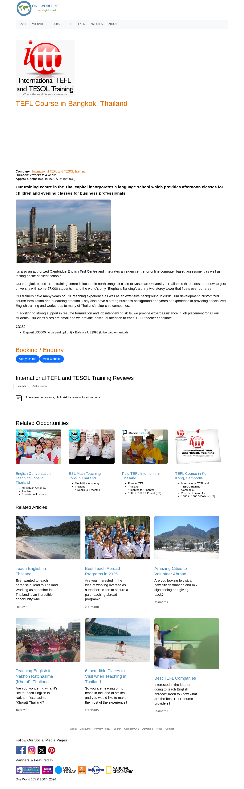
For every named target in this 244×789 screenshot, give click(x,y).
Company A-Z (131, 728)
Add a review (39, 386)
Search (117, 728)
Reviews (21, 386)
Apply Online (27, 358)
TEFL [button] (68, 24)
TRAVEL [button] (22, 24)
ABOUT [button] (113, 24)
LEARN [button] (81, 24)
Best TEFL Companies (175, 678)
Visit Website (52, 358)
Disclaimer (85, 728)
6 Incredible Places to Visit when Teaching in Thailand (105, 676)
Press (159, 728)
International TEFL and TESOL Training (59, 171)
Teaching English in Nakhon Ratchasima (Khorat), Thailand (34, 676)
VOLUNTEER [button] (40, 24)
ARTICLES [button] (97, 24)
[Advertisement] (122, 137)
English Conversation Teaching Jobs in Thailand (33, 478)
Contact (169, 728)
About (73, 728)
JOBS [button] (56, 24)
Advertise (147, 728)
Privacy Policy (102, 728)
